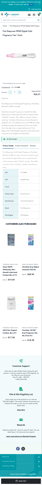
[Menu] (2, 14)
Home (5, 26)
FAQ (31, 4)
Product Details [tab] (8, 146)
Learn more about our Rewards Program (21, 436)
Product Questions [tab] (21, 146)
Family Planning (15, 264)
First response (6, 87)
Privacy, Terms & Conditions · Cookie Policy (23, 474)
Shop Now (21, 410)
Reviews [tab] (33, 146)
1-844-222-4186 (36, 9)
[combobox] (21, 20)
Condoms (6, 264)
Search (38, 20)
